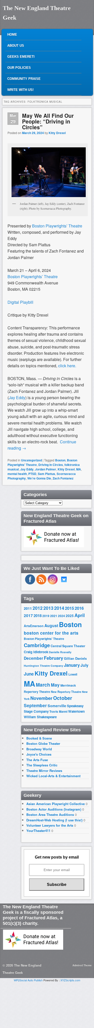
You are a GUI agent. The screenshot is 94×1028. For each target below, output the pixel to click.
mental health (17, 473)
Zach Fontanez (63, 478)
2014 (59, 607)
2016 (79, 608)
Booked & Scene (39, 738)
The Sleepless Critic (41, 765)
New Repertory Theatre (66, 692)
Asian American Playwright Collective (55, 803)
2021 (53, 616)
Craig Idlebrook (36, 651)
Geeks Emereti (21, 56)
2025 (70, 615)
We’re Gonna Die (39, 478)
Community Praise (24, 79)
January (72, 665)
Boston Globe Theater (43, 743)
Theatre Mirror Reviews (44, 770)
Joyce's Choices (38, 754)
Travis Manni (58, 711)
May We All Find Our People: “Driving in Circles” (48, 121)
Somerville (57, 705)
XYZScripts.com (70, 980)
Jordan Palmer (45, 469)
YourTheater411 (38, 830)
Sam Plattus (46, 473)
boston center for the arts (51, 633)
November (41, 698)
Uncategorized (31, 460)
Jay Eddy (27, 469)
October (62, 697)
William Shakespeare (40, 716)
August (51, 625)
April (79, 615)
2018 (38, 615)
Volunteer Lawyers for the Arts (49, 825)
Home (12, 34)
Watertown (76, 711)
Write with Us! (20, 90)
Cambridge (37, 645)
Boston (60, 460)
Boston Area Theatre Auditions (50, 814)
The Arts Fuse (37, 759)
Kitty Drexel (57, 133)
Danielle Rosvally (60, 652)
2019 (45, 616)
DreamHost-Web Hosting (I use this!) (54, 820)
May (55, 685)
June (29, 674)
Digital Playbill (20, 302)
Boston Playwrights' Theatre (44, 639)
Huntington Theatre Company (43, 666)
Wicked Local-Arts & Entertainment (53, 775)
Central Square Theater (68, 646)
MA (78, 469)
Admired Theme (82, 965)
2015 (69, 608)
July (84, 665)
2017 (28, 615)
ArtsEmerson (34, 626)
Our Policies (19, 68)
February (53, 658)
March (43, 684)
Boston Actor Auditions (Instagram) (53, 809)
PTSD (32, 473)
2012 (38, 608)
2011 (28, 608)
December (33, 658)
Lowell (72, 674)
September (35, 705)
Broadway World (39, 749)
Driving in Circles (50, 464)
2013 (48, 608)
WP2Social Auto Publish (28, 980)
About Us (15, 45)
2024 (61, 616)
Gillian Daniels (75, 658)
